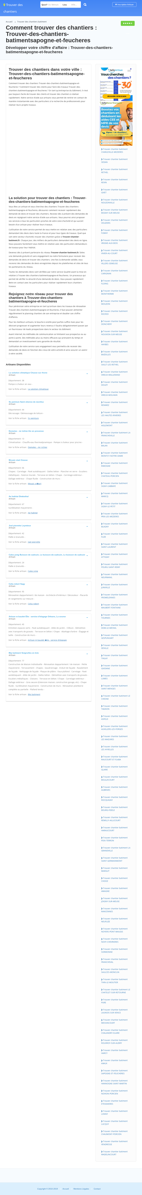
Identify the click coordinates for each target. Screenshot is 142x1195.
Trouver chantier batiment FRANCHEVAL (114, 960)
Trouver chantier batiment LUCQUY (114, 1122)
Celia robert (33, 603)
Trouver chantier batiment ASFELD (114, 717)
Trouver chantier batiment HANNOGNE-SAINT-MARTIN (114, 1082)
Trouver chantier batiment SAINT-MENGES (114, 687)
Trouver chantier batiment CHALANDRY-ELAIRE (114, 1031)
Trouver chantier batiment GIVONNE (114, 667)
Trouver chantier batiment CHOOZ (114, 879)
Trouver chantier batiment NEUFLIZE (114, 920)
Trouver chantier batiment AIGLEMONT (114, 424)
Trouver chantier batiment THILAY (114, 656)
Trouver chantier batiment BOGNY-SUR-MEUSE (114, 211)
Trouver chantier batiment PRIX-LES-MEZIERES (114, 515)
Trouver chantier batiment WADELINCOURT (114, 1153)
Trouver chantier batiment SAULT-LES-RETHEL (114, 363)
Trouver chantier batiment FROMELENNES (114, 596)
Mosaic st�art (34, 483)
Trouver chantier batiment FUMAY (114, 231)
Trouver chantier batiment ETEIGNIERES (114, 1102)
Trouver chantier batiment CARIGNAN (114, 272)
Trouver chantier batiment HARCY (114, 1051)
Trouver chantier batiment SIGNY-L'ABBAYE (114, 484)
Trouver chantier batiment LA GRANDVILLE (115, 849)
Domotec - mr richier (37, 447)
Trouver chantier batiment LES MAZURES (114, 737)
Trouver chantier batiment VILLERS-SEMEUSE (114, 262)
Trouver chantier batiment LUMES (114, 677)
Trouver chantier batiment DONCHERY (114, 322)
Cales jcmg (33, 571)
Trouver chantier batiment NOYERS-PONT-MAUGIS (114, 930)
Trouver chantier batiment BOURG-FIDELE (114, 808)
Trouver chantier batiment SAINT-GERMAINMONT (114, 859)
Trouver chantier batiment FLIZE (114, 535)
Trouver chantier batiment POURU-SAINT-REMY (114, 565)
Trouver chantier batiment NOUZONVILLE (114, 201)
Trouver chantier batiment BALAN (114, 444)
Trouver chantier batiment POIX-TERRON (114, 839)
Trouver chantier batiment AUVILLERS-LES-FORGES (114, 727)
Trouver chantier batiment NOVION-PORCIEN (114, 1092)
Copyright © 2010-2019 (47, 1189)
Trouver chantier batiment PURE (114, 1001)
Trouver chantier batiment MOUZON (114, 302)
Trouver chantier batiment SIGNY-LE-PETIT (114, 505)
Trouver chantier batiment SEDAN (114, 160)
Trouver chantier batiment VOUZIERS (114, 221)
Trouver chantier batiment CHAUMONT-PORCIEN (114, 1132)
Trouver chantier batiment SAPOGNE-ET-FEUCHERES (114, 1072)
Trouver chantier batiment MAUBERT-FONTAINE (114, 606)
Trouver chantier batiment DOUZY (114, 383)
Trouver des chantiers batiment (32, 21)
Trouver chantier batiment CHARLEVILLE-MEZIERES (114, 150)
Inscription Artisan (125, 4)
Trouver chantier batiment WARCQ (114, 494)
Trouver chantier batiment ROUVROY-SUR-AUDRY (114, 1041)
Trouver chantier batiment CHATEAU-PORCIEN (114, 474)
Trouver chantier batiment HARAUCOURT (114, 829)
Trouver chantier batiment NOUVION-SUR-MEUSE (114, 332)
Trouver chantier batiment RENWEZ (114, 403)
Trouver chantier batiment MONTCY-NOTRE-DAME (114, 454)
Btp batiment (34, 694)
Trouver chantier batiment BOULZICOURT (114, 778)
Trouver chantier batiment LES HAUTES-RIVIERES (114, 413)
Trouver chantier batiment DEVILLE (114, 646)
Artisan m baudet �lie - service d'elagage (47, 640)
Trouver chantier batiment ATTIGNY (114, 555)
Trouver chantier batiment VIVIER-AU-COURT (114, 251)
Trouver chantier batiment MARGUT (114, 869)
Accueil (9, 21)
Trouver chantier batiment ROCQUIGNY (114, 798)
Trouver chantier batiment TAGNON (114, 707)
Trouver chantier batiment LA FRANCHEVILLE (115, 434)
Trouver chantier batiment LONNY (114, 1112)
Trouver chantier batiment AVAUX (114, 1062)
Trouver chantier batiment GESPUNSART (114, 636)
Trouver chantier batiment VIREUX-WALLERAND (114, 373)
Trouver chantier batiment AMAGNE (114, 889)
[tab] (48, 373)
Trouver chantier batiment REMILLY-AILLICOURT (114, 819)
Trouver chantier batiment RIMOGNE (114, 464)
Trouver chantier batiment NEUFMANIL (114, 575)
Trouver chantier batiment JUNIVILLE (114, 586)
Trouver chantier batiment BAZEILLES (114, 353)
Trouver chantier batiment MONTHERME (114, 292)
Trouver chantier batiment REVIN (114, 181)
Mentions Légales (81, 1189)
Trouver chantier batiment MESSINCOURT (114, 1021)
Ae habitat (33, 512)
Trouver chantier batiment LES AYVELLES (114, 748)
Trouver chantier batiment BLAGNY (114, 525)
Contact (97, 1189)
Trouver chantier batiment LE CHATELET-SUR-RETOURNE (115, 991)
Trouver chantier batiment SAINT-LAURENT (114, 545)
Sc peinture (33, 418)
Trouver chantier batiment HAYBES (114, 343)
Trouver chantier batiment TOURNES (114, 616)
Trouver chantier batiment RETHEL (114, 170)
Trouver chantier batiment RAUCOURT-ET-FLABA (114, 758)
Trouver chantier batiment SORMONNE (114, 950)
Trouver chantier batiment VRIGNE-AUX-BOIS (114, 241)
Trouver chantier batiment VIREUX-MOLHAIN (114, 393)
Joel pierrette (34, 542)
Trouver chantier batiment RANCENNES (114, 910)
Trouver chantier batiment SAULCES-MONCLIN (114, 970)
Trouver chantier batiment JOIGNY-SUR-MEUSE (114, 900)
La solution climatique (38, 389)
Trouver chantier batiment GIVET (114, 191)
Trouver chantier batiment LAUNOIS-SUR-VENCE (114, 1011)
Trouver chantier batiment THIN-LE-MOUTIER (114, 981)
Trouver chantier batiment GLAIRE (114, 768)
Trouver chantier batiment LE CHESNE (115, 697)
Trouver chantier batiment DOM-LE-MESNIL (114, 626)
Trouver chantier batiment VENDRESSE (114, 1143)
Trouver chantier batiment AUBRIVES (114, 788)
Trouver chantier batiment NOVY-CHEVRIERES (114, 940)
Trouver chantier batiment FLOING (114, 282)
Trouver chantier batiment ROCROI (114, 312)
